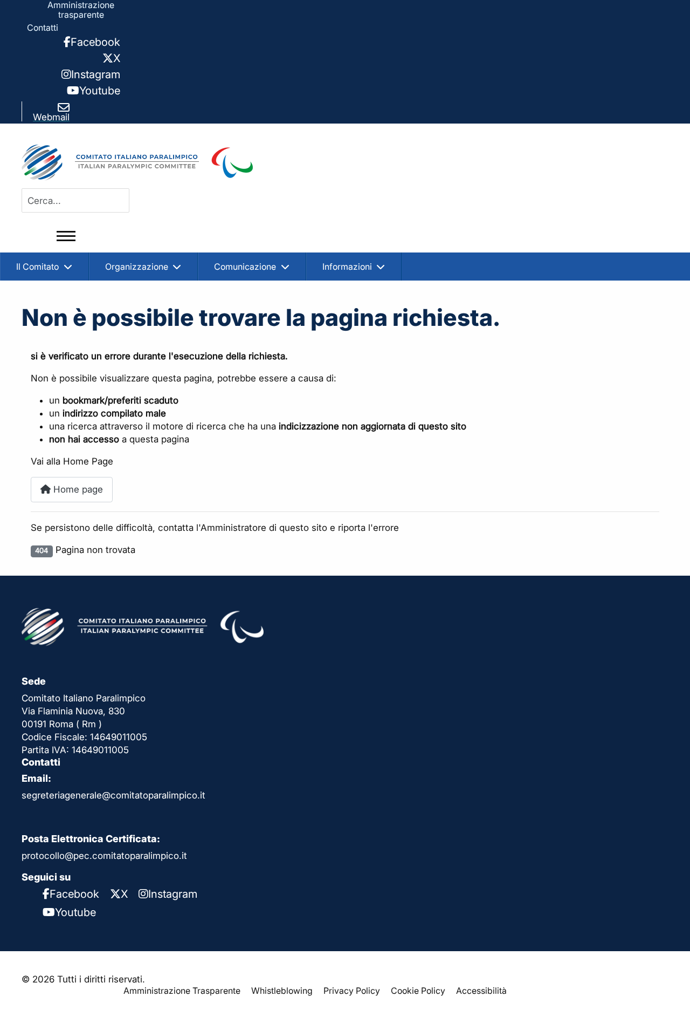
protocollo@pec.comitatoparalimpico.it (104, 855)
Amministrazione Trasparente (181, 990)
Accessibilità (481, 990)
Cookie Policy (418, 990)
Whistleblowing (282, 990)
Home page (77, 489)
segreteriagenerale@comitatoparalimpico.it (113, 795)
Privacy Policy (351, 990)
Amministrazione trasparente (80, 9)
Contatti (42, 27)
